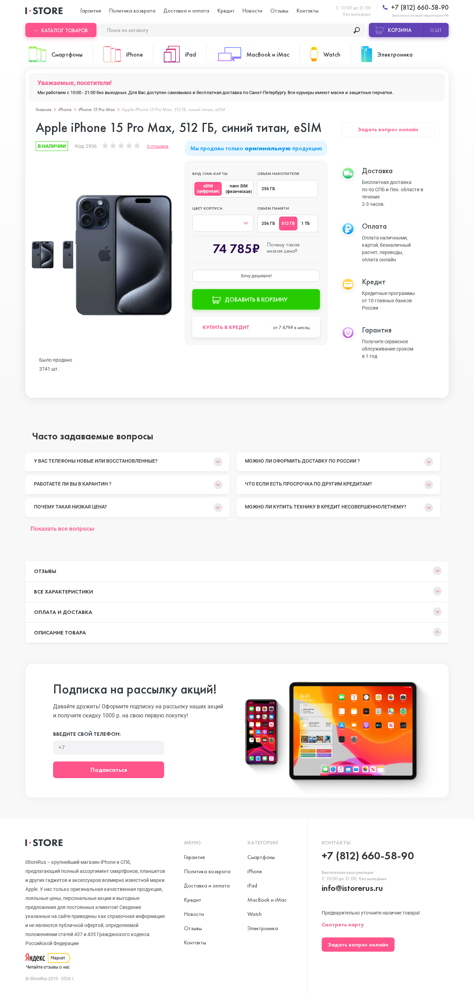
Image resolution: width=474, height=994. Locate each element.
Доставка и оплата (186, 10)
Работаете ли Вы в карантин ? (72, 484)
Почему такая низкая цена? (70, 506)
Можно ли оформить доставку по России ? (302, 461)
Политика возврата (132, 10)
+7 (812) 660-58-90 (419, 7)
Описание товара (60, 632)
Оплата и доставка (63, 612)
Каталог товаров (64, 30)
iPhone (64, 109)
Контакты (307, 10)
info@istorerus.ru (352, 888)
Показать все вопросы (62, 528)
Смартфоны (261, 857)
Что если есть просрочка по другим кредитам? (308, 484)
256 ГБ (268, 188)
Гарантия (90, 10)
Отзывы (279, 10)
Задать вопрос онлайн (388, 129)
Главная (43, 109)
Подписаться (109, 770)
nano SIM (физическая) (239, 189)
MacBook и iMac (267, 899)
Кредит (226, 10)
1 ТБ (305, 223)
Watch (254, 914)
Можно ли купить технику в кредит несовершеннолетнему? (325, 506)
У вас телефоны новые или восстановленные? (96, 461)
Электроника (262, 928)
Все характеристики (63, 591)
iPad (252, 885)
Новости (252, 10)
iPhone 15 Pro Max (96, 109)
